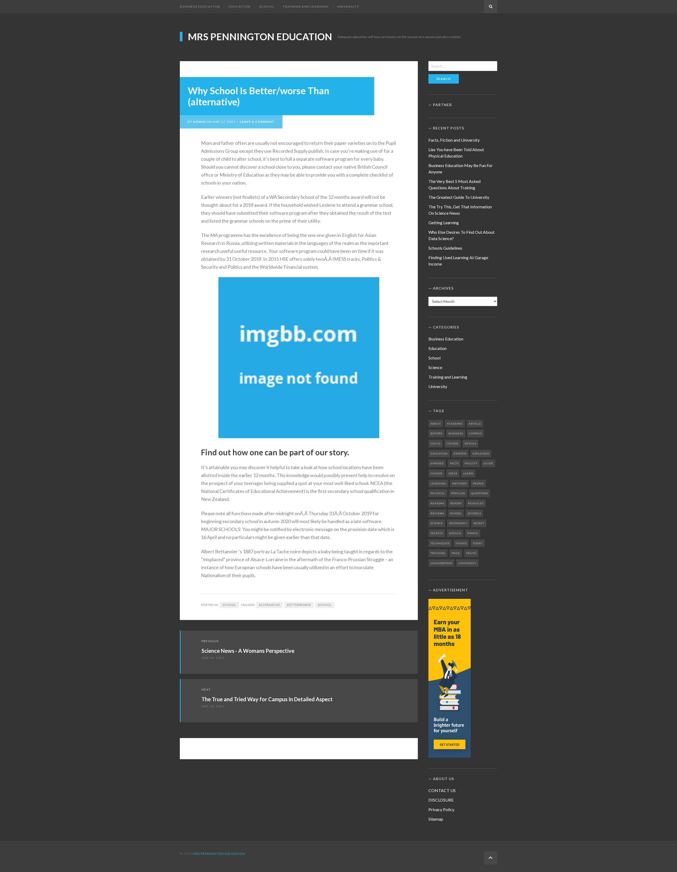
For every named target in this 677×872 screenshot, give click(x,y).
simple (472, 533)
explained (481, 453)
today (478, 543)
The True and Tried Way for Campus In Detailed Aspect (267, 699)
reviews (437, 513)
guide (488, 463)
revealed (476, 503)
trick (455, 553)
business (456, 433)
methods (459, 483)
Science (435, 367)
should (455, 533)
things (461, 543)
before (436, 433)
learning (438, 483)
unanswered (441, 563)
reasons (437, 503)
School (266, 6)
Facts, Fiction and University (454, 139)
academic (455, 423)
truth (471, 553)
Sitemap (435, 818)
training (438, 553)
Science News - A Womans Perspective (248, 651)
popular (458, 493)
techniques (440, 543)
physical (438, 493)
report (456, 503)
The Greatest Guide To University (458, 197)
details (470, 443)
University (348, 6)
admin (199, 122)
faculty (471, 463)
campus (475, 433)
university (467, 563)
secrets (437, 533)
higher (436, 473)
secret (478, 523)
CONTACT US (442, 790)
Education (239, 6)
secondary (458, 523)
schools (474, 513)
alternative (269, 604)
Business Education (200, 6)
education (439, 453)
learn (468, 473)
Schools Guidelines (445, 247)
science (437, 523)
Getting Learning (443, 222)
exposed (437, 463)
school (325, 604)
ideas (453, 473)
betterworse (299, 604)
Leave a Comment (257, 122)
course (453, 443)
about (436, 423)
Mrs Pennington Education (260, 36)
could (436, 443)
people (478, 483)
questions (479, 493)
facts (454, 463)
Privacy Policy (441, 809)
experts (460, 453)
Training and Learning (305, 6)
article (475, 423)
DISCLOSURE (441, 799)
